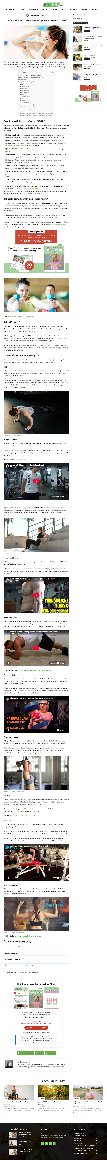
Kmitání (22, 98)
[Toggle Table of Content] (51, 72)
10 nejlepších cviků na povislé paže (28, 82)
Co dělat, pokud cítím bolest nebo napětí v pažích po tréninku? (36, 115)
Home (74, 18)
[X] (54, 1143)
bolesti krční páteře (19, 145)
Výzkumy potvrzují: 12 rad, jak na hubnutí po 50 (87, 1103)
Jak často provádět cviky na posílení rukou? (30, 77)
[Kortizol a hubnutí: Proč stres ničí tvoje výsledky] (77, 48)
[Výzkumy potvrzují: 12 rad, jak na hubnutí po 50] (88, 1092)
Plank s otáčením (24, 92)
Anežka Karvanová (34, 15)
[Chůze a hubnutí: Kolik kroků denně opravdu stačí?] (77, 57)
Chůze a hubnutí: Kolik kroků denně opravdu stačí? (92, 56)
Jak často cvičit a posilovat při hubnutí (20, 317)
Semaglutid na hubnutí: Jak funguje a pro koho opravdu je (93, 28)
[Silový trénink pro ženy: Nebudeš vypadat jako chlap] (77, 39)
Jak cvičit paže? (22, 80)
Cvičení (79, 18)
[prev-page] (5, 1116)
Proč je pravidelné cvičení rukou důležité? (30, 75)
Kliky (21, 84)
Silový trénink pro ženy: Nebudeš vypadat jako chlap (93, 37)
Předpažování (23, 94)
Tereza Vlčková (76, 1106)
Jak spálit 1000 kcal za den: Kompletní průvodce (51, 1103)
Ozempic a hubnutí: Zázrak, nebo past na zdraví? (93, 65)
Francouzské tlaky (24, 90)
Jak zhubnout (87, 30)
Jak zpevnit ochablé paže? (26, 109)
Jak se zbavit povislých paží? (27, 107)
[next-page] (7, 1116)
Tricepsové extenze (25, 96)
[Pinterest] (50, 1143)
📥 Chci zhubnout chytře (36, 1028)
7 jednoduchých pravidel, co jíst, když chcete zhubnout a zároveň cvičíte (93, 75)
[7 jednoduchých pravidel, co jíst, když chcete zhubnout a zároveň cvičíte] (77, 76)
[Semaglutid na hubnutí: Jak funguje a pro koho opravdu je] (77, 29)
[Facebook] (42, 1143)
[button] (102, 9)
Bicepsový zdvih (24, 86)
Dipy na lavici (23, 88)
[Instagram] (46, 1143)
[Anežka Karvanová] (27, 15)
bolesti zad (9, 145)
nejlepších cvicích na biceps (25, 460)
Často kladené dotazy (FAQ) (26, 105)
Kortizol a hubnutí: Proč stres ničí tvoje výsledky (25, 1150)
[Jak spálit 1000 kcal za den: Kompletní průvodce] (53, 1092)
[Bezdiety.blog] (53, 5)
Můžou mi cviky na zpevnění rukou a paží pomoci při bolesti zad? (36, 113)
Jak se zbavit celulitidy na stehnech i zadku (29, 816)
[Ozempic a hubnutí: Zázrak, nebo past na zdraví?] (77, 67)
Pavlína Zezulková (42, 1106)
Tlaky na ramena (24, 102)
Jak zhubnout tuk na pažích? (27, 111)
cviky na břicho (43, 217)
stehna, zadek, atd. (55, 217)
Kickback (22, 100)
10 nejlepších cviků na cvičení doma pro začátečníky (36, 670)
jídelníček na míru (34, 193)
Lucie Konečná (7, 1106)
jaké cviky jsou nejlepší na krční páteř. (28, 936)
